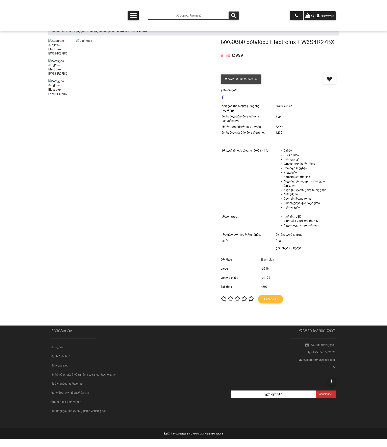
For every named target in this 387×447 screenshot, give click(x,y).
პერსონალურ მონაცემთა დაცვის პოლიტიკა (83, 374)
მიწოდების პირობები (67, 383)
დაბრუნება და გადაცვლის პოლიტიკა (78, 410)
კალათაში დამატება (243, 79)
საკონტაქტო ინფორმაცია (70, 392)
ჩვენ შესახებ (60, 356)
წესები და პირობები (66, 401)
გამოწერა (325, 394)
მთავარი (57, 347)
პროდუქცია (59, 365)
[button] (223, 97)
